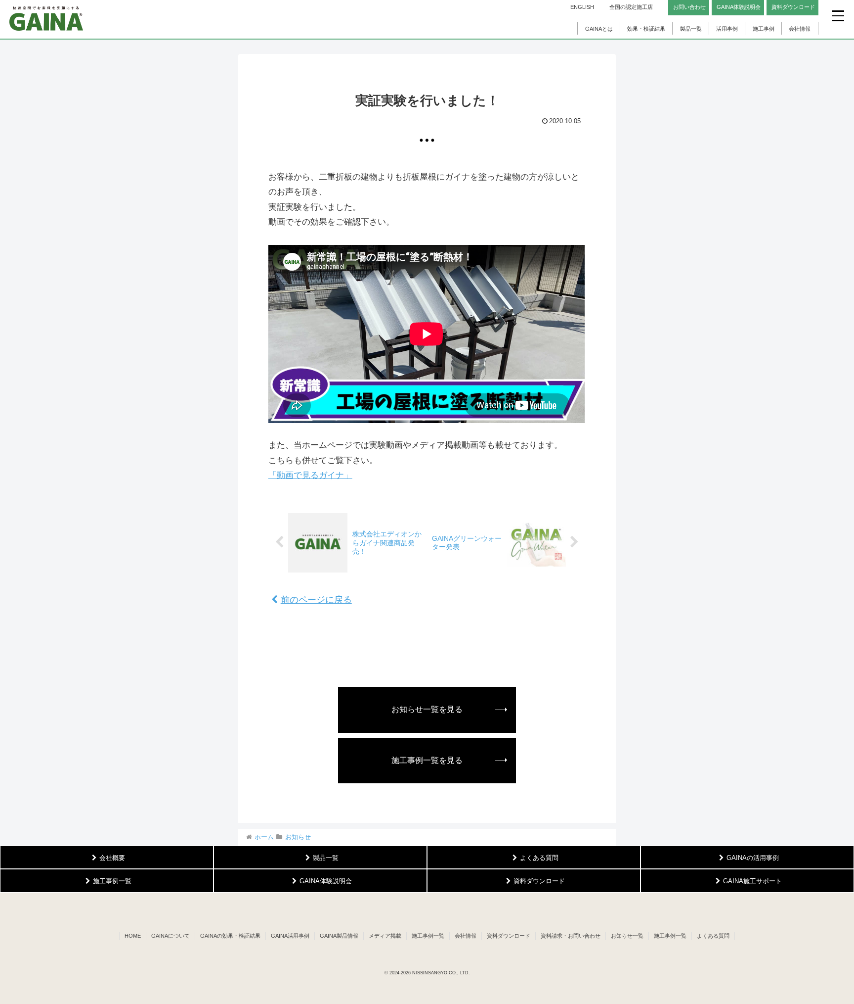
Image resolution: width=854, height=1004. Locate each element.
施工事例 (763, 29)
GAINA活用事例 (290, 936)
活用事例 (727, 29)
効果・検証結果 (646, 29)
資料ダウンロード (508, 936)
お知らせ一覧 (627, 936)
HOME (133, 936)
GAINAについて (170, 936)
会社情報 (800, 29)
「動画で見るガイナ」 (310, 475)
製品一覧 (691, 29)
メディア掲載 (385, 936)
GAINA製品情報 (339, 936)
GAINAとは (599, 29)
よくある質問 (713, 936)
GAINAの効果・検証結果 (230, 936)
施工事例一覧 (428, 936)
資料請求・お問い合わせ (570, 936)
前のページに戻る (316, 600)
